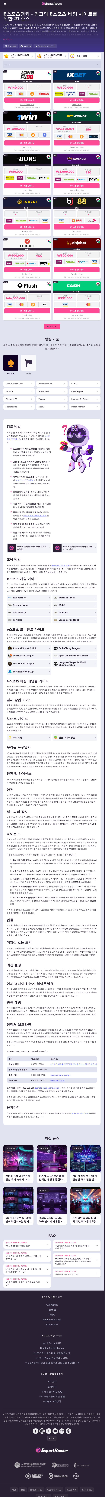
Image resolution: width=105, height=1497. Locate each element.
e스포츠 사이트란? (52, 1343)
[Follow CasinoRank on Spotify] (62, 1431)
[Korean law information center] (60, 1465)
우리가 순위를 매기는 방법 (52, 1396)
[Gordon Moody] (34, 1476)
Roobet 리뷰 (27, 231)
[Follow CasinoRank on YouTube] (55, 1431)
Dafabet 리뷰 (77, 274)
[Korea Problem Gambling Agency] (82, 1465)
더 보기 (50, 326)
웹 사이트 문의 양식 (80, 1113)
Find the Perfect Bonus (52, 1348)
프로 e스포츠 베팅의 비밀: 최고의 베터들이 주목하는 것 (52, 1362)
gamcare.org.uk (57, 1080)
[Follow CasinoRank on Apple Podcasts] (68, 1431)
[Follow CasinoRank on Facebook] (35, 1431)
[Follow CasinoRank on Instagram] (42, 1431)
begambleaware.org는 (60, 1075)
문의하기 (52, 1386)
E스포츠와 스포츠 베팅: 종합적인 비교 (52, 1353)
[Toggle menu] (5, 3)
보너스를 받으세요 (27, 100)
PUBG (52, 1314)
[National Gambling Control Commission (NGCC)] (30, 1465)
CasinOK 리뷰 (77, 315)
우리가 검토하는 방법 (52, 1391)
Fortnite (52, 1309)
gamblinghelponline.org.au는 (48, 1088)
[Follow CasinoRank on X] (48, 1431)
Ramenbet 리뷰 (77, 190)
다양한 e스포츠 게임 (24, 480)
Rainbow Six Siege (52, 1319)
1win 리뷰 (27, 147)
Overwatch (52, 1304)
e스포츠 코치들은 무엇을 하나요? (52, 1357)
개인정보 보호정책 (52, 1401)
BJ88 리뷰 (77, 231)
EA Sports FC (52, 1324)
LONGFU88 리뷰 (27, 104)
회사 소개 (52, 1381)
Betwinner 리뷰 (77, 147)
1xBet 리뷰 (76, 104)
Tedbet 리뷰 (27, 274)
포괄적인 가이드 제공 (60, 565)
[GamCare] (58, 1476)
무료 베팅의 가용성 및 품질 (34, 515)
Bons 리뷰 (27, 190)
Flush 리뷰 (27, 315)
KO (50, 1438)
